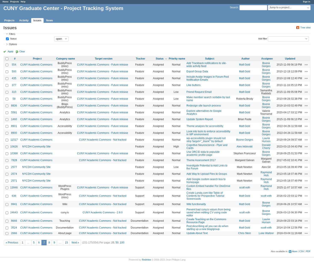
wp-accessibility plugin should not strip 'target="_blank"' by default (206, 140)
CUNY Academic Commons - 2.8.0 (103, 212)
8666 (14, 220)
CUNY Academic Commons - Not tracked (102, 139)
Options (13, 44)
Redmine (146, 259)
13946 (14, 187)
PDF (308, 251)
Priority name (177, 58)
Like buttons (193, 85)
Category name (65, 58)
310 (14, 91)
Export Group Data (197, 71)
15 (66, 242)
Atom (294, 251)
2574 (14, 173)
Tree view (305, 27)
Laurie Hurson (266, 140)
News (49, 20)
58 (14, 98)
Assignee (267, 58)
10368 (14, 153)
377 (14, 85)
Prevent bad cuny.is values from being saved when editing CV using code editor (208, 212)
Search (234, 7)
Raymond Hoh (266, 174)
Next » (75, 242)
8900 (14, 132)
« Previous (12, 242)
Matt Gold (244, 64)
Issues (37, 20)
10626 (14, 146)
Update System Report (199, 119)
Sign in (306, 1)
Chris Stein (244, 233)
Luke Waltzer (266, 233)
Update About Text (197, 233)
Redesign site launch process (203, 105)
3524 (14, 227)
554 (14, 64)
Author (245, 58)
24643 (14, 212)
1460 (14, 119)
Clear (22, 51)
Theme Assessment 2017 (201, 160)
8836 (14, 105)
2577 (14, 167)
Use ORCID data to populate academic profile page (203, 153)
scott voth (244, 187)
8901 (14, 126)
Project (37, 58)
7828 (14, 160)
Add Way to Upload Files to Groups (206, 173)
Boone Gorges (266, 65)
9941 (14, 204)
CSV (301, 251)
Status (13, 38)
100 (122, 242)
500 (14, 71)
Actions (306, 64)
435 (14, 78)
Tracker (140, 58)
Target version (103, 58)
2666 (14, 233)
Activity (24, 20)
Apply (10, 51)
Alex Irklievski (244, 146)
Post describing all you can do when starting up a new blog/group (207, 228)
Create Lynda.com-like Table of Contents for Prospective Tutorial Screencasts (205, 195)
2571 (14, 180)
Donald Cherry (266, 147)
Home (6, 1)
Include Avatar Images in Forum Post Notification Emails (207, 78)
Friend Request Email (199, 91)
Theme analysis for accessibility (204, 126)
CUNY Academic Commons (36, 64)
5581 (14, 112)
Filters (12, 34)
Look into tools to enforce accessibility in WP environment (208, 133)
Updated (290, 58)
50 (117, 242)
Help (23, 1)
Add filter (262, 38)
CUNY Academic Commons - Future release (102, 64)
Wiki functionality (196, 204)
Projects (14, 1)
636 (14, 195)
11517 (14, 139)
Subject (209, 58)
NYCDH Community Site (36, 146)
